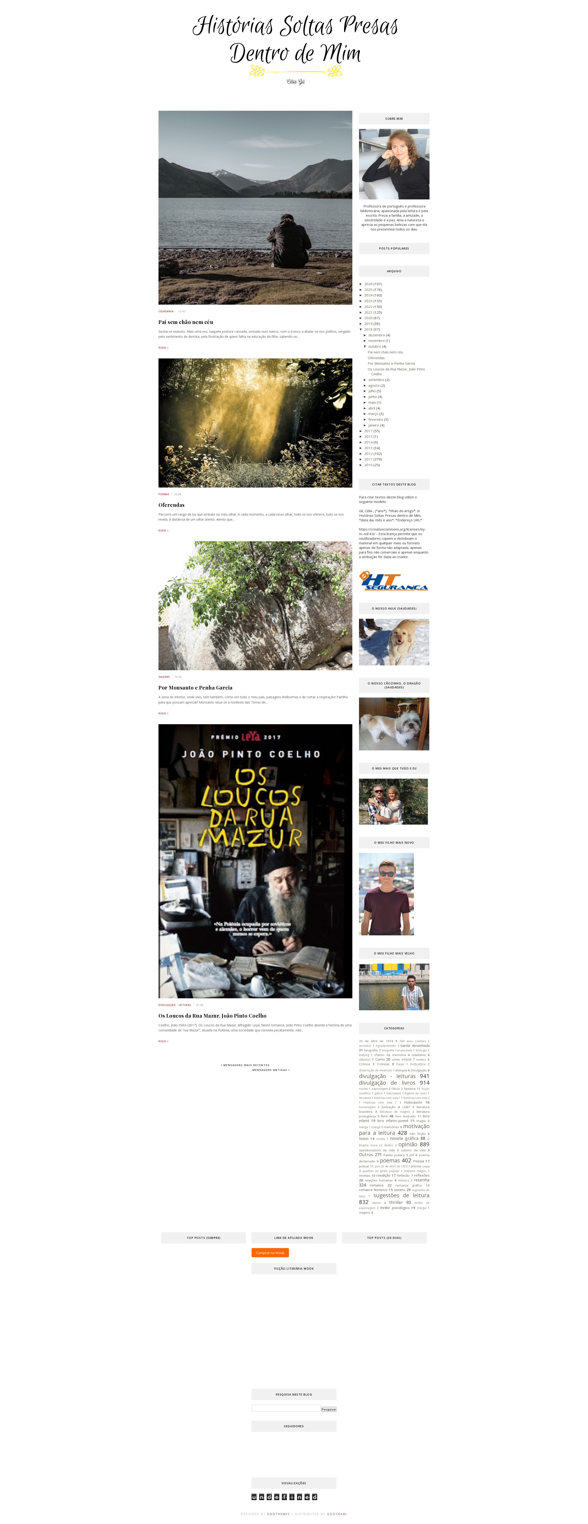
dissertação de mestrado (375, 1070)
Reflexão (403, 1175)
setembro (376, 379)
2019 (368, 323)
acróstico (365, 1046)
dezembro (377, 335)
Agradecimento (386, 1046)
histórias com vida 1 (387, 1098)
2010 (368, 465)
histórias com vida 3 (416, 1098)
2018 (368, 329)
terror (377, 1203)
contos (421, 1059)
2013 (368, 448)
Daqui (400, 1064)
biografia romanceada (397, 1050)
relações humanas (379, 1180)
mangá (375, 1127)
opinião (408, 1144)
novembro (377, 340)
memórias (391, 1127)
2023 (368, 300)
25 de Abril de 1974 (376, 1041)
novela (380, 1139)
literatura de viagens (395, 1112)
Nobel (363, 1138)
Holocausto (413, 1102)
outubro (375, 346)
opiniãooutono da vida (377, 1150)
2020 (368, 317)
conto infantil (401, 1059)
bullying (364, 1055)
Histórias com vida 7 (380, 1102)
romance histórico (373, 1189)
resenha (422, 1180)
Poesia (418, 1161)
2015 (368, 436)
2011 (368, 459)
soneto (399, 1189)
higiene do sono (416, 1093)
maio (372, 402)
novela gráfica (404, 1138)
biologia (421, 1050)
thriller (396, 1202)
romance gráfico (408, 1185)
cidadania (166, 311)
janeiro (374, 425)
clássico (364, 1059)
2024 (368, 295)
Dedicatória (418, 1064)
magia (421, 1121)
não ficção (418, 1134)
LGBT (406, 1107)
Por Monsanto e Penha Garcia (195, 687)
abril (372, 408)
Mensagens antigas (270, 1070)
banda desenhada (415, 1045)
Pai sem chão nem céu (185, 321)
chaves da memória (390, 1055)
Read (162, 347)
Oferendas (171, 504)
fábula (396, 1089)
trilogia (421, 1208)
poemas (164, 494)
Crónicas (383, 1064)
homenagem (367, 1107)
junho (373, 396)
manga (363, 1127)
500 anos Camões (413, 1041)
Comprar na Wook (270, 1252)
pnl (412, 1155)
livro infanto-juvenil (392, 1120)
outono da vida (413, 1150)
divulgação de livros (387, 1082)
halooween (394, 1093)
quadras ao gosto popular (380, 1171)
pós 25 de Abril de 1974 (391, 1166)
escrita (363, 1089)
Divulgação (419, 1070)
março (373, 413)
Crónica (364, 1064)
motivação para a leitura (394, 1129)
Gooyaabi (337, 1514)
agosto (374, 385)
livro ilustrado (405, 1116)
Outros (366, 1154)
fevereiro (376, 419)
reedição (383, 1175)
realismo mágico (415, 1171)
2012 (368, 453)
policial (364, 1166)
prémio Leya (420, 1166)
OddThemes (278, 1514)
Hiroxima (365, 1098)
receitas (364, 1175)
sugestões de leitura (401, 1195)
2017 (368, 431)
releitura (403, 1180)
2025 (368, 289)
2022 (368, 306)
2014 (368, 442)
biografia (371, 1050)
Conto (380, 1059)
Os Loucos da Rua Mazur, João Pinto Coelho (212, 1015)
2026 (368, 283)
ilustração (389, 1107)
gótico (378, 1093)
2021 (368, 312)
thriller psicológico (395, 1207)
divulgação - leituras (174, 1005)
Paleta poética (394, 1155)
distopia (401, 1070)
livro (384, 1116)
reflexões (422, 1175)
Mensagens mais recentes (246, 1065)
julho (372, 391)
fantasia (410, 1089)
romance (377, 1185)
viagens (164, 676)
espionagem (380, 1089)
